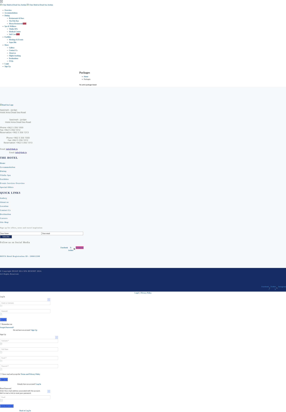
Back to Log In (25, 411)
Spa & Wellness (10, 26)
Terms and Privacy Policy (30, 374)
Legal (137, 293)
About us (12, 53)
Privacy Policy (146, 293)
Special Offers (7, 187)
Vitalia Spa (5, 175)
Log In (38, 384)
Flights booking (15, 56)
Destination (5, 214)
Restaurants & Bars (16, 18)
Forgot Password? (7, 327)
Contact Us (13, 50)
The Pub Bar (14, 21)
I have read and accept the (20, 374)
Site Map (4, 222)
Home (86, 76)
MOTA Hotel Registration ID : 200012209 (20, 256)
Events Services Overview (12, 183)
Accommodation (7, 167)
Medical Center (15, 32)
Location (4, 206)
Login (6, 64)
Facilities (7, 37)
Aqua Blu (12, 42)
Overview (8, 10)
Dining (7, 16)
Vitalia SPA (13, 29)
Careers (4, 218)
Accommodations (11, 13)
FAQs (11, 61)
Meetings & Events (16, 40)
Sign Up (7, 66)
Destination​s (13, 58)
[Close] (48, 299)
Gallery (12, 48)
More (6, 45)
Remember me (6, 324)
